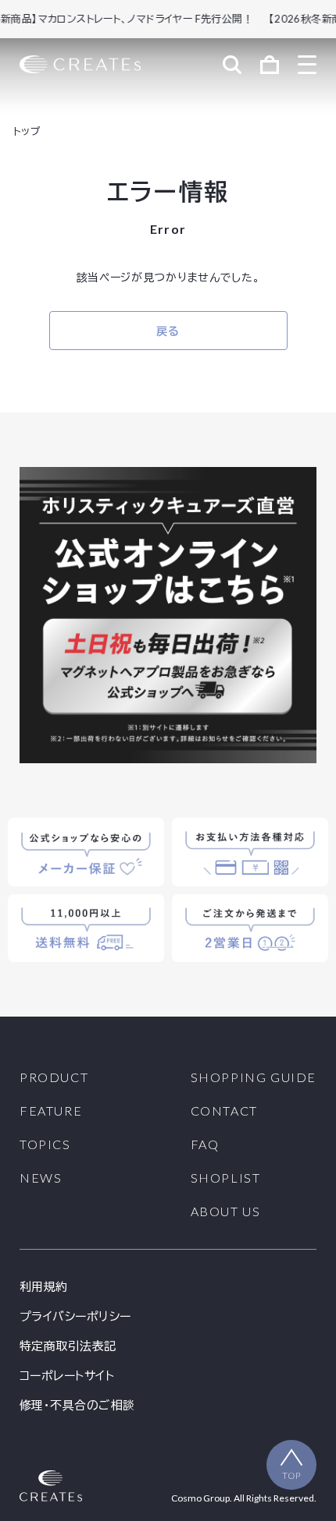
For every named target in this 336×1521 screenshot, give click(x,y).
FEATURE (51, 1111)
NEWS (41, 1178)
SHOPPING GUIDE (253, 1077)
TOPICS (45, 1144)
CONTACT (224, 1111)
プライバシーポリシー (75, 1316)
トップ (27, 131)
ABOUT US (226, 1211)
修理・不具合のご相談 (77, 1405)
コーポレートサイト (67, 1375)
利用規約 (44, 1287)
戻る (167, 331)
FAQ (205, 1144)
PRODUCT (54, 1077)
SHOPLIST (226, 1178)
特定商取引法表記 (68, 1346)
